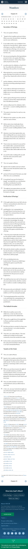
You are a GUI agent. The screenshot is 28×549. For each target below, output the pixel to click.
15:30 (6, 461)
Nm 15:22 (7, 426)
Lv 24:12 (10, 465)
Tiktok (23, 533)
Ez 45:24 (18, 413)
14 (13, 19)
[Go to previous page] (2, 14)
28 (21, 21)
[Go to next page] (26, 14)
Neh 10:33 (5, 420)
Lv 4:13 (11, 454)
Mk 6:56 (15, 446)
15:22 (5, 424)
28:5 (21, 411)
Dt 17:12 (10, 461)
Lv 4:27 (11, 459)
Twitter (4, 533)
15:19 (6, 452)
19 (25, 19)
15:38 (5, 443)
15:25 (6, 456)
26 (16, 21)
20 (2, 21)
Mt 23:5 (9, 450)
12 (8, 19)
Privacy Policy (16, 547)
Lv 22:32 (9, 470)
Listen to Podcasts (19, 495)
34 (11, 23)
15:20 (5, 415)
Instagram (19, 533)
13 (10, 19)
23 (9, 21)
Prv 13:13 (10, 463)
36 (16, 23)
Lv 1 (17, 398)
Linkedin (16, 533)
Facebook (8, 533)
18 (22, 19)
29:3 (17, 410)
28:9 (9, 410)
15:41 (5, 470)
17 (20, 19)
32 (6, 23)
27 (18, 21)
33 (9, 23)
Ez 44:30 (22, 418)
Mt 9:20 (8, 446)
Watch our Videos (14, 498)
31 (4, 23)
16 (18, 19)
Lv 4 (24, 424)
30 (2, 23)
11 (6, 19)
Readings (20, 2)
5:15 (18, 411)
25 (14, 21)
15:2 (5, 396)
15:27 (6, 459)
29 (23, 21)
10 (3, 19)
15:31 (5, 463)
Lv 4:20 (9, 456)
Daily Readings (8, 495)
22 (6, 21)
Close (13, 540)
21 (4, 21)
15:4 (5, 407)
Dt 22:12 (10, 468)
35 (14, 23)
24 (11, 21)
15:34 (5, 434)
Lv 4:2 (17, 424)
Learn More (7, 514)
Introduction (6, 16)
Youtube (12, 533)
